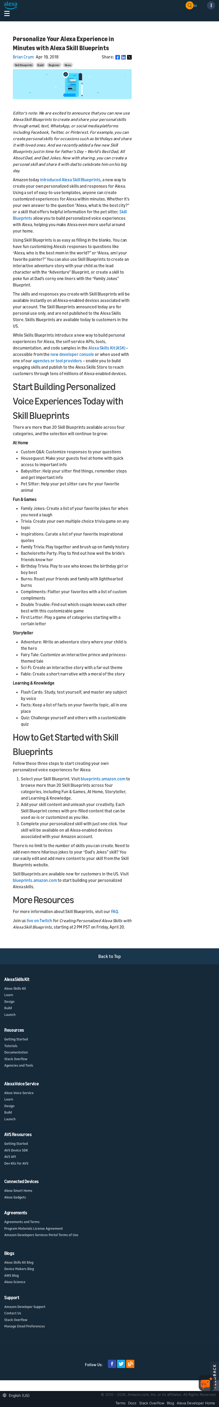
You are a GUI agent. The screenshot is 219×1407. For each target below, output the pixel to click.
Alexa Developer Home (196, 1403)
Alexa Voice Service (19, 1093)
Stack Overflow (15, 1059)
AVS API (10, 1156)
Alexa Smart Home (18, 1190)
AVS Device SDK (16, 1150)
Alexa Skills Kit (15, 988)
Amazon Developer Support (24, 1306)
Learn (8, 995)
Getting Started (16, 1039)
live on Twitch (39, 920)
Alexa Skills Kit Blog (18, 1262)
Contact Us (12, 1313)
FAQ (114, 911)
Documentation (16, 1052)
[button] (17, 1395)
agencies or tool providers (57, 360)
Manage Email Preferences (24, 1326)
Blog (170, 1403)
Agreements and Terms (22, 1222)
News (68, 65)
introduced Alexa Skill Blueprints (70, 179)
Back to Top (109, 956)
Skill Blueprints (24, 65)
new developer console (72, 354)
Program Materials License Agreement (33, 1228)
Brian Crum (23, 57)
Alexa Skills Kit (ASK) (106, 348)
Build (40, 65)
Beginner (54, 65)
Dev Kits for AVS (16, 1163)
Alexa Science (14, 1282)
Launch (9, 1014)
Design (9, 1001)
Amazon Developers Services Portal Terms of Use (41, 1235)
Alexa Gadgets (15, 1197)
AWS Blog (11, 1275)
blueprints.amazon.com (103, 778)
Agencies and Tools (18, 1065)
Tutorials (10, 1046)
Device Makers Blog (19, 1269)
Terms (120, 1403)
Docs (132, 1403)
